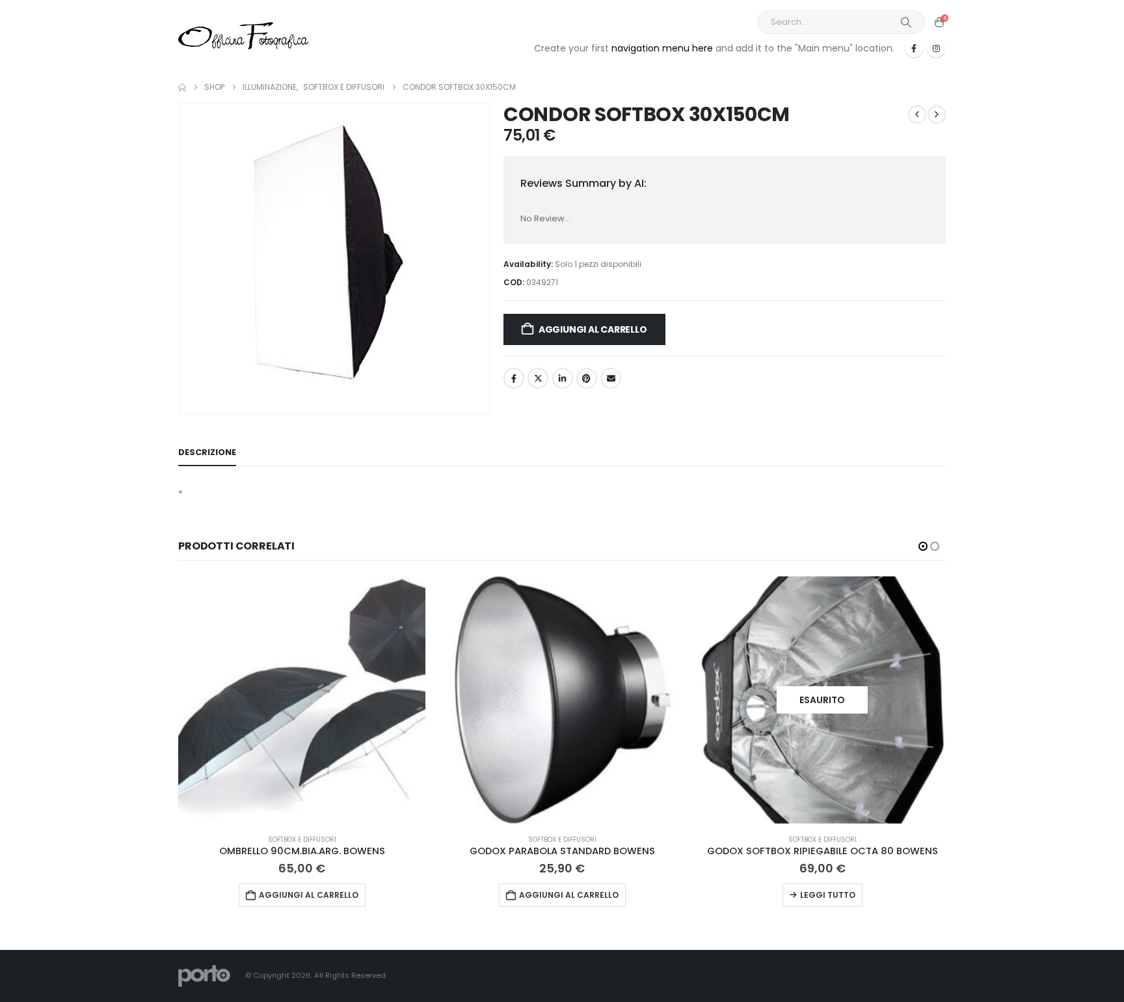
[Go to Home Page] (182, 87)
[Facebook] (914, 48)
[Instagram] (936, 48)
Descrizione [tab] (207, 452)
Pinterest (586, 378)
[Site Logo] (243, 35)
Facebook (513, 378)
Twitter (538, 378)
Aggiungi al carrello (593, 329)
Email (610, 378)
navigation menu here (662, 48)
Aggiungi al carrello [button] (308, 894)
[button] (923, 546)
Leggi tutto (827, 894)
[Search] (906, 22)
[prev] (917, 114)
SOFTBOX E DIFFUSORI (302, 839)
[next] (937, 114)
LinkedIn (562, 378)
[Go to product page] (301, 700)
